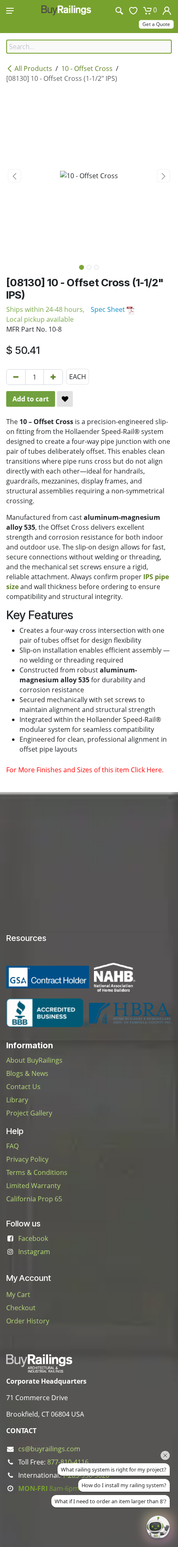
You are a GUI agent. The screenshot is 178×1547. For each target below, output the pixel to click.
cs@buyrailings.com (49, 1448)
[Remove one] (16, 377)
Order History (27, 1320)
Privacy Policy (27, 1159)
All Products (33, 68)
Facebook (33, 1238)
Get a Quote (156, 24)
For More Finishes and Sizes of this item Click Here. (85, 769)
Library (17, 1099)
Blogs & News (27, 1073)
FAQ (12, 1146)
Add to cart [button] (30, 398)
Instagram (34, 1251)
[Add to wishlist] (65, 399)
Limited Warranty (33, 1185)
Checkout (21, 1307)
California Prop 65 (34, 1198)
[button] (14, 175)
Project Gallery (29, 1113)
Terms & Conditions (36, 1172)
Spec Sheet (109, 309)
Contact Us (23, 1086)
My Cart (18, 1294)
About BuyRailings (34, 1060)
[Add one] (53, 377)
